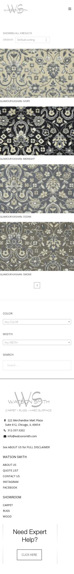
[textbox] (37, 322)
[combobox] (37, 321)
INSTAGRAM (10, 482)
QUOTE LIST (10, 470)
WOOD (7, 516)
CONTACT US (11, 476)
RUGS (6, 511)
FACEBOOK (10, 487)
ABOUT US (9, 465)
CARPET (8, 505)
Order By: (8, 39)
